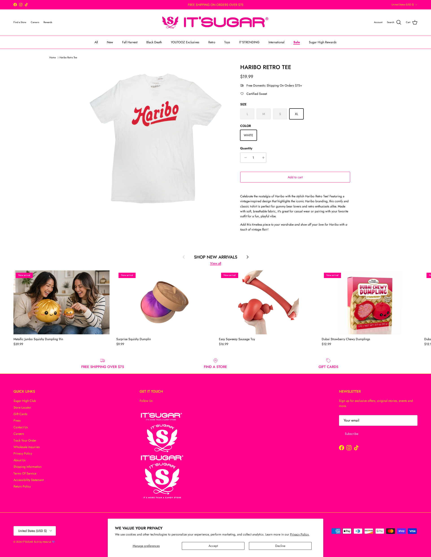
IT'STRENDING (249, 42)
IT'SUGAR (27, 542)
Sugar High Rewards (322, 42)
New (110, 42)
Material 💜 (49, 542)
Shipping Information (27, 466)
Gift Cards (20, 414)
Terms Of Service (24, 473)
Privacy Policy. (299, 534)
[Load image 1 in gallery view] (155, 138)
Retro (211, 42)
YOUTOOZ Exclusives (185, 42)
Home (52, 57)
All (96, 42)
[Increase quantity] (262, 158)
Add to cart (295, 177)
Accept (213, 546)
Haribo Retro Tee (68, 57)
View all (215, 263)
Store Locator (22, 407)
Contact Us (20, 427)
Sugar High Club (24, 400)
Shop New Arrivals (215, 257)
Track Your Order (24, 440)
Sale (296, 42)
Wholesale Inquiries (26, 447)
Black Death (154, 42)
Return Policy (22, 486)
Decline (280, 546)
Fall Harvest (129, 42)
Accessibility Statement (28, 480)
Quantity (246, 148)
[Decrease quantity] (244, 158)
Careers (18, 433)
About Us (19, 460)
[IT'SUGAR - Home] (215, 22)
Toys (227, 42)
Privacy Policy (22, 453)
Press (17, 420)
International (276, 42)
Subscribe (351, 433)
